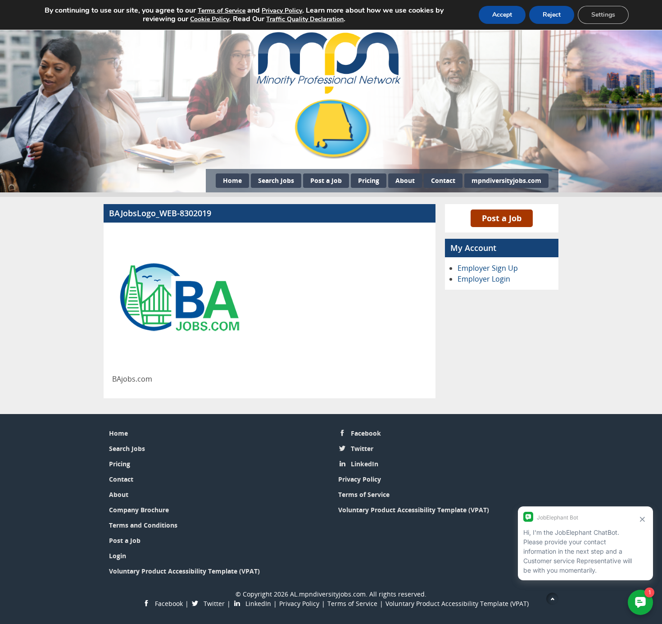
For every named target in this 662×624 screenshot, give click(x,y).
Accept (502, 14)
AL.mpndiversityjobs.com (328, 594)
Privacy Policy (359, 479)
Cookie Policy (209, 19)
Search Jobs (276, 180)
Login (117, 555)
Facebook (366, 433)
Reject (552, 14)
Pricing (368, 180)
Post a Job (326, 180)
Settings (603, 14)
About (405, 180)
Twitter (362, 448)
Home (232, 180)
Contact (443, 180)
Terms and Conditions (143, 525)
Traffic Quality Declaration (305, 19)
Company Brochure (139, 510)
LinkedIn (364, 464)
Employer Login (484, 279)
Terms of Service (364, 494)
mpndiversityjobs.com (506, 180)
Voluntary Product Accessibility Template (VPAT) (184, 571)
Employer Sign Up (488, 268)
